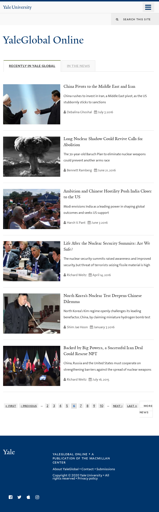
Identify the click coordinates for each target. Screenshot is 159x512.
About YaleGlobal (66, 469)
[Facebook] (11, 497)
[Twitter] (20, 497)
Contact (87, 469)
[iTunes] (29, 497)
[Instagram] (38, 497)
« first (10, 406)
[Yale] (9, 452)
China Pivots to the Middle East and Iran (99, 86)
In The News (78, 66)
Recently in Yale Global (35, 66)
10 (101, 406)
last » (132, 406)
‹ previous (29, 406)
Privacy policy (88, 478)
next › (118, 406)
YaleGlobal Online (43, 40)
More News (146, 409)
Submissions (105, 469)
